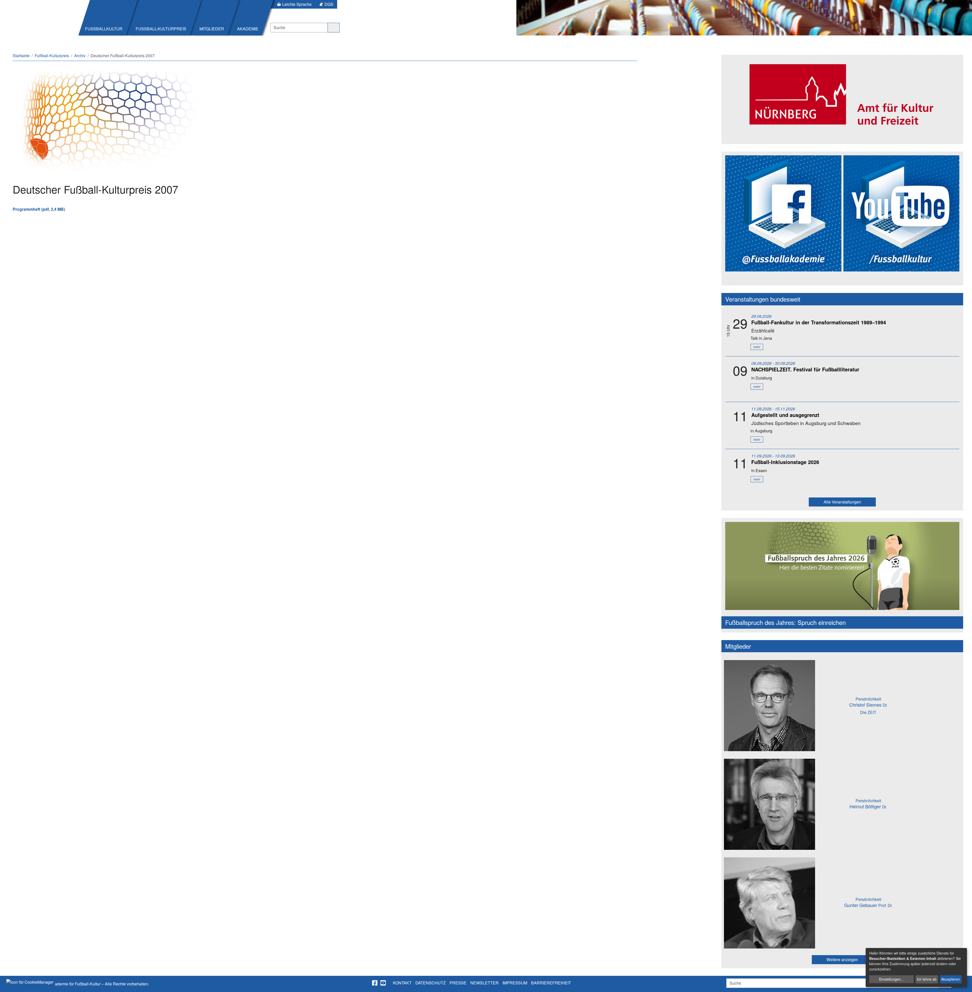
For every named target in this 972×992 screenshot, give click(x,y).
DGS (329, 4)
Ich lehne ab (927, 979)
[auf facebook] (375, 983)
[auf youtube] (383, 983)
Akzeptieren (950, 979)
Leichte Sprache (297, 4)
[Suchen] (334, 27)
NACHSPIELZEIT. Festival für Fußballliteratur (805, 369)
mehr (756, 347)
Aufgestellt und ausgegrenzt (785, 414)
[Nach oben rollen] (963, 983)
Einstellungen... (891, 979)
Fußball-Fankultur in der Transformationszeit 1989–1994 (818, 322)
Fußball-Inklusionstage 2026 (785, 462)
